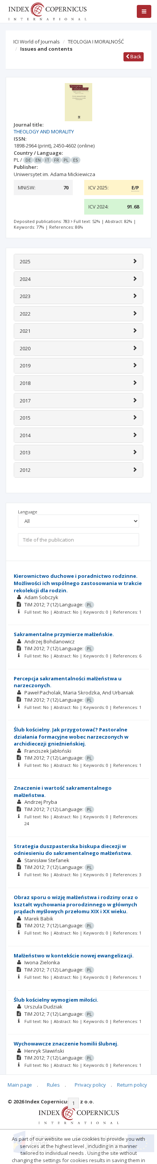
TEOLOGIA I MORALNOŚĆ (96, 41)
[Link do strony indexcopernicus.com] (79, 1114)
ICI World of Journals (36, 41)
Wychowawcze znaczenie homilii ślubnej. (66, 1043)
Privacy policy (90, 1084)
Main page (20, 1084)
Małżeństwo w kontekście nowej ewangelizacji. (74, 955)
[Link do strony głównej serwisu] (47, 10)
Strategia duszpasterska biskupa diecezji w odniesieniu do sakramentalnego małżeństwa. (73, 850)
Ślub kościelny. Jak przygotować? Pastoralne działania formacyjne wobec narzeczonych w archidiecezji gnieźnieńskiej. (71, 736)
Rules (53, 1084)
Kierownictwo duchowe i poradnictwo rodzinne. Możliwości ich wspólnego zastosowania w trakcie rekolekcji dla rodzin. (78, 582)
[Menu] (144, 11)
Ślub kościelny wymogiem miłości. (56, 999)
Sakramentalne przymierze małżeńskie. (64, 634)
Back (135, 56)
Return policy (132, 1084)
